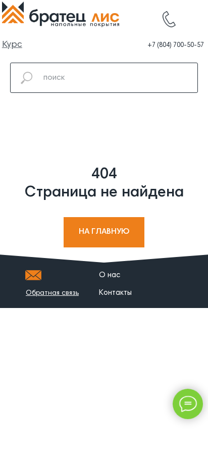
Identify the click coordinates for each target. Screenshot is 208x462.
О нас (109, 275)
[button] (52, 293)
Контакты (115, 293)
